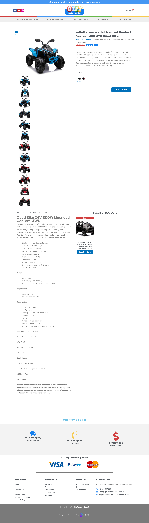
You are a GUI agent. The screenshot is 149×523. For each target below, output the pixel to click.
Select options (85, 252)
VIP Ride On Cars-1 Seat (27, 19)
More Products (124, 19)
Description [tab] (20, 212)
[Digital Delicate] (85, 514)
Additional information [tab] (38, 212)
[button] (16, 34)
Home (78, 40)
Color (80, 72)
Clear (79, 82)
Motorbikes (102, 19)
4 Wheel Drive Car (55, 19)
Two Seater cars (80, 19)
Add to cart (121, 89)
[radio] (79, 78)
